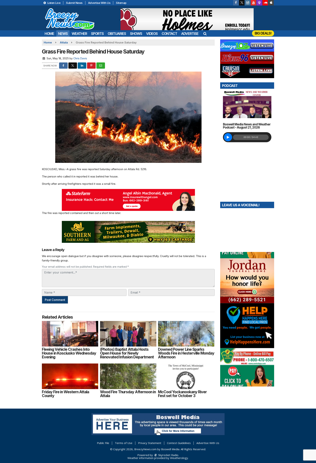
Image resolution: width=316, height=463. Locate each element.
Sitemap (121, 3)
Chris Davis (80, 58)
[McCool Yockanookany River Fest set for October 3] (186, 376)
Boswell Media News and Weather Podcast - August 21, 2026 (246, 126)
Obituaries (117, 34)
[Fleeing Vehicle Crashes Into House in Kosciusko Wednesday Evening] (70, 334)
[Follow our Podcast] (259, 2)
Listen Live (53, 3)
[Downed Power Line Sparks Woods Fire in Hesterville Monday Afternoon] (186, 334)
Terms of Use (123, 443)
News (63, 34)
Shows (136, 34)
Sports (97, 34)
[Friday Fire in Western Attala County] (70, 376)
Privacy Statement (149, 443)
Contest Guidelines (179, 443)
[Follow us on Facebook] (236, 2)
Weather (79, 34)
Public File (103, 443)
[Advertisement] (187, 19)
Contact (169, 34)
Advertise (189, 34)
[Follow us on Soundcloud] (265, 2)
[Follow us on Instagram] (247, 2)
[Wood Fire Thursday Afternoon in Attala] (128, 376)
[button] (204, 34)
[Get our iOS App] (271, 2)
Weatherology (179, 458)
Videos (152, 34)
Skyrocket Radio (167, 455)
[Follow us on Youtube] (253, 2)
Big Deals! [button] (263, 33)
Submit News (74, 3)
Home (49, 34)
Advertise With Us (99, 3)
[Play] (228, 137)
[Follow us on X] (241, 2)
